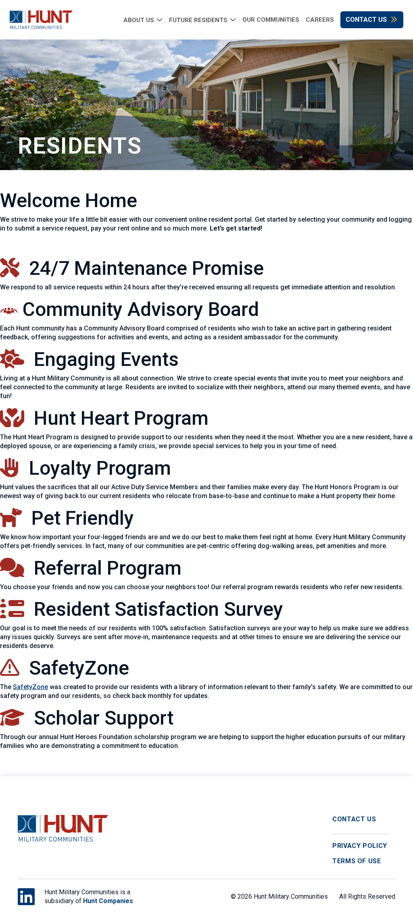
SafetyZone (30, 687)
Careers (320, 19)
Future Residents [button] (198, 19)
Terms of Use (356, 861)
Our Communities (270, 19)
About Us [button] (138, 19)
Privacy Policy (359, 846)
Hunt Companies (108, 901)
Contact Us (366, 19)
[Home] (36, 19)
